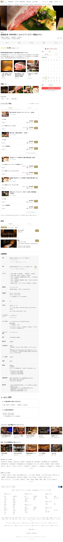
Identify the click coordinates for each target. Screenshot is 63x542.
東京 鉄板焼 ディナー (51, 466)
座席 (19, 42)
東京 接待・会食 (4, 461)
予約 (36, 121)
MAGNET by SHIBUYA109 (11, 477)
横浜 (25, 496)
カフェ (20, 519)
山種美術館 (3, 477)
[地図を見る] (35, 267)
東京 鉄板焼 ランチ (43, 466)
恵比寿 (5, 504)
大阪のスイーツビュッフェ (8, 525)
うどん (10, 519)
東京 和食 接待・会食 (29, 461)
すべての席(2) (3, 227)
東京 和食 (42, 463)
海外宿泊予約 (22, 1)
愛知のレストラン (28, 504)
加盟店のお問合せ (31, 529)
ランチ (56, 54)
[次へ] (60, 17)
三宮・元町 (56, 510)
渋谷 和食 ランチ (59, 466)
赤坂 (5, 502)
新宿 (13, 497)
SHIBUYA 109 (19, 477)
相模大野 (26, 501)
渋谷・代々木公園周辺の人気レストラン (11, 442)
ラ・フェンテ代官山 (15, 479)
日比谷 (5, 501)
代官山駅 (32, 479)
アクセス (31, 42)
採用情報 (13, 486)
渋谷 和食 (52, 463)
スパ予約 (16, 1)
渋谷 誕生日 (23, 461)
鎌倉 (34, 499)
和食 (32, 517)
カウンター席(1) (10, 227)
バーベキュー (58, 519)
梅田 (46, 496)
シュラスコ (24, 519)
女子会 (2, 517)
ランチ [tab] (30, 107)
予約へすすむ (51, 88)
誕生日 (16, 517)
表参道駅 (36, 479)
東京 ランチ (3, 466)
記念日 (20, 517)
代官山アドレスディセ (47, 477)
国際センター (27, 508)
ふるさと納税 (34, 1)
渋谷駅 (28, 479)
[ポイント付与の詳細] (56, 48)
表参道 (14, 504)
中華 (34, 517)
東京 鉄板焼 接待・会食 (46, 461)
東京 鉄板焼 (47, 463)
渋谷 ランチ (15, 466)
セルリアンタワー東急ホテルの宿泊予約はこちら (18, 268)
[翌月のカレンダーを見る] (59, 57)
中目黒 (14, 501)
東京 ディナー (9, 466)
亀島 (25, 510)
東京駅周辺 (15, 496)
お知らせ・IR (8, 486)
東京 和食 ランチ (27, 466)
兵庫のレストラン (48, 507)
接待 (13, 517)
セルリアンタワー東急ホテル (52, 479)
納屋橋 (34, 508)
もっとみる (31, 468)
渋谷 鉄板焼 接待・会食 (21, 463)
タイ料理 (2, 519)
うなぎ (7, 519)
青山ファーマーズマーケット (6, 479)
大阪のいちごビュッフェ (45, 525)
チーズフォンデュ (38, 519)
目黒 (13, 512)
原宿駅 (44, 479)
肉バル (16, 519)
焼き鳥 (44, 519)
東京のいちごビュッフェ (36, 525)
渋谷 (38, 463)
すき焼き (47, 517)
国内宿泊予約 (10, 1)
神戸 (46, 510)
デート (31, 520)
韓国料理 (47, 519)
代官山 (14, 509)
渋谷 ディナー (20, 466)
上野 (5, 512)
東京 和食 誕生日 (37, 461)
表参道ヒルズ (23, 479)
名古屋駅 (34, 507)
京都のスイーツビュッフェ (19, 525)
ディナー (47, 54)
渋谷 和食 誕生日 (12, 463)
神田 (5, 510)
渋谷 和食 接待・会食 (4, 463)
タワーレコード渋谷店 (32, 477)
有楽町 (14, 499)
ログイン (60, 1)
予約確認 (50, 1)
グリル (59, 517)
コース (7, 42)
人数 (43, 51)
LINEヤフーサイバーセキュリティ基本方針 (23, 490)
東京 (35, 463)
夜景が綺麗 (7, 517)
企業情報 (3, 486)
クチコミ (56, 42)
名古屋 (26, 507)
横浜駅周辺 (35, 496)
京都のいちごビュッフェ (54, 525)
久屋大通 (26, 512)
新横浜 (34, 497)
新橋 (13, 505)
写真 (44, 42)
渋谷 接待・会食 (16, 461)
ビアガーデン (52, 519)
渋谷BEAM (25, 477)
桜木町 (26, 499)
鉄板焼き (51, 517)
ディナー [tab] (11, 107)
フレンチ (28, 517)
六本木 (5, 499)
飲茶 (13, 519)
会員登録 (56, 1)
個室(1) (16, 227)
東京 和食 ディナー (35, 466)
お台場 (14, 510)
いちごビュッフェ (28, 525)
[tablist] (20, 108)
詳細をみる (3, 122)
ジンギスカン (29, 519)
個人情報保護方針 (35, 490)
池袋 (5, 507)
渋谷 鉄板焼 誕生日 (29, 463)
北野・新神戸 (47, 511)
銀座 (5, 496)
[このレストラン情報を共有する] (58, 38)
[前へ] (2, 17)
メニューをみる (13, 114)
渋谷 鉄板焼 (57, 463)
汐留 (13, 507)
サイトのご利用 (48, 490)
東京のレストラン (7, 493)
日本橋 (14, 502)
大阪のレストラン (48, 493)
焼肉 (43, 517)
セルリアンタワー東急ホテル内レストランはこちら (18, 261)
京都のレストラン (48, 501)
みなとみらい (27, 497)
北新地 (55, 496)
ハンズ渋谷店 (40, 477)
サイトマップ (42, 490)
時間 (43, 85)
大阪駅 (46, 497)
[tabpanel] (20, 163)
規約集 (13, 490)
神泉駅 (41, 479)
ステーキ (55, 517)
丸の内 (5, 497)
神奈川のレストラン (28, 493)
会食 (10, 517)
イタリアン (24, 517)
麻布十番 (5, 509)
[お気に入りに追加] (61, 38)
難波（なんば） (56, 497)
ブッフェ (38, 517)
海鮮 (33, 519)
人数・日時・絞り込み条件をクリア (51, 90)
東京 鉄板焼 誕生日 (54, 461)
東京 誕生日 (10, 461)
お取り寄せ (28, 1)
